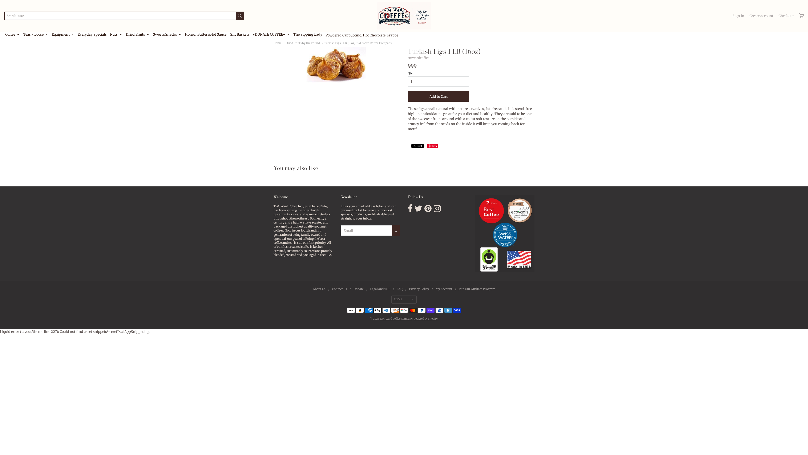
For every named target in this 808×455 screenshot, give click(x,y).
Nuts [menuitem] (114, 34)
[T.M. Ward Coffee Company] (404, 15)
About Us (319, 289)
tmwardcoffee (418, 58)
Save (434, 145)
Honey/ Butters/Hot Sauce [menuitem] (205, 34)
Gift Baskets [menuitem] (239, 34)
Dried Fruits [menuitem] (135, 34)
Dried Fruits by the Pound (303, 43)
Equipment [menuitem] (61, 34)
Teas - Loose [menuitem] (33, 34)
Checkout (786, 16)
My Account (444, 289)
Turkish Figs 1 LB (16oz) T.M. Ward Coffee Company (358, 43)
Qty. (410, 73)
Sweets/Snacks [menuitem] (165, 34)
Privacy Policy (419, 289)
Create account (761, 16)
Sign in (738, 16)
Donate (359, 289)
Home (278, 43)
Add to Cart (438, 96)
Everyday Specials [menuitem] (92, 34)
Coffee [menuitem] (10, 34)
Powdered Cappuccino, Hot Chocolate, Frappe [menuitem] (362, 35)
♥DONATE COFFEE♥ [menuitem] (269, 34)
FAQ (400, 289)
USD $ (398, 299)
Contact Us (339, 289)
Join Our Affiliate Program (477, 289)
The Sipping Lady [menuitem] (307, 34)
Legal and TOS (380, 289)
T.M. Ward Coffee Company (396, 318)
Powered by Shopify (425, 318)
